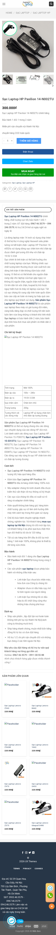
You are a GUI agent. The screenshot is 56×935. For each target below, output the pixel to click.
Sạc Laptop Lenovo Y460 (40, 746)
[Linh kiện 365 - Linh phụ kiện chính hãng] (28, 4)
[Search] (51, 4)
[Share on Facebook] (10, 189)
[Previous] (6, 46)
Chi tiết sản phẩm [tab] (15, 210)
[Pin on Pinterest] (25, 189)
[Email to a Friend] (20, 189)
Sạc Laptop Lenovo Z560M (12, 746)
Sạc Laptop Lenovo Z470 (12, 785)
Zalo (20, 921)
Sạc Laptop (22, 12)
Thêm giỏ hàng (29, 140)
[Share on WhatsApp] (4, 189)
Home (9, 12)
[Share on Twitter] (15, 189)
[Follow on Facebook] (23, 852)
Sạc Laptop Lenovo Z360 (12, 706)
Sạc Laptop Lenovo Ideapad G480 (40, 824)
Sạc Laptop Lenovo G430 (40, 785)
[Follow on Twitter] (30, 852)
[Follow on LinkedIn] (33, 852)
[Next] (49, 46)
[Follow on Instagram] (26, 852)
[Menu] (4, 3)
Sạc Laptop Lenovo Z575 (12, 824)
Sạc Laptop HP (41, 12)
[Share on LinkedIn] (30, 189)
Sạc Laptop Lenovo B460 (40, 706)
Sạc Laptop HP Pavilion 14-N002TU (23, 216)
